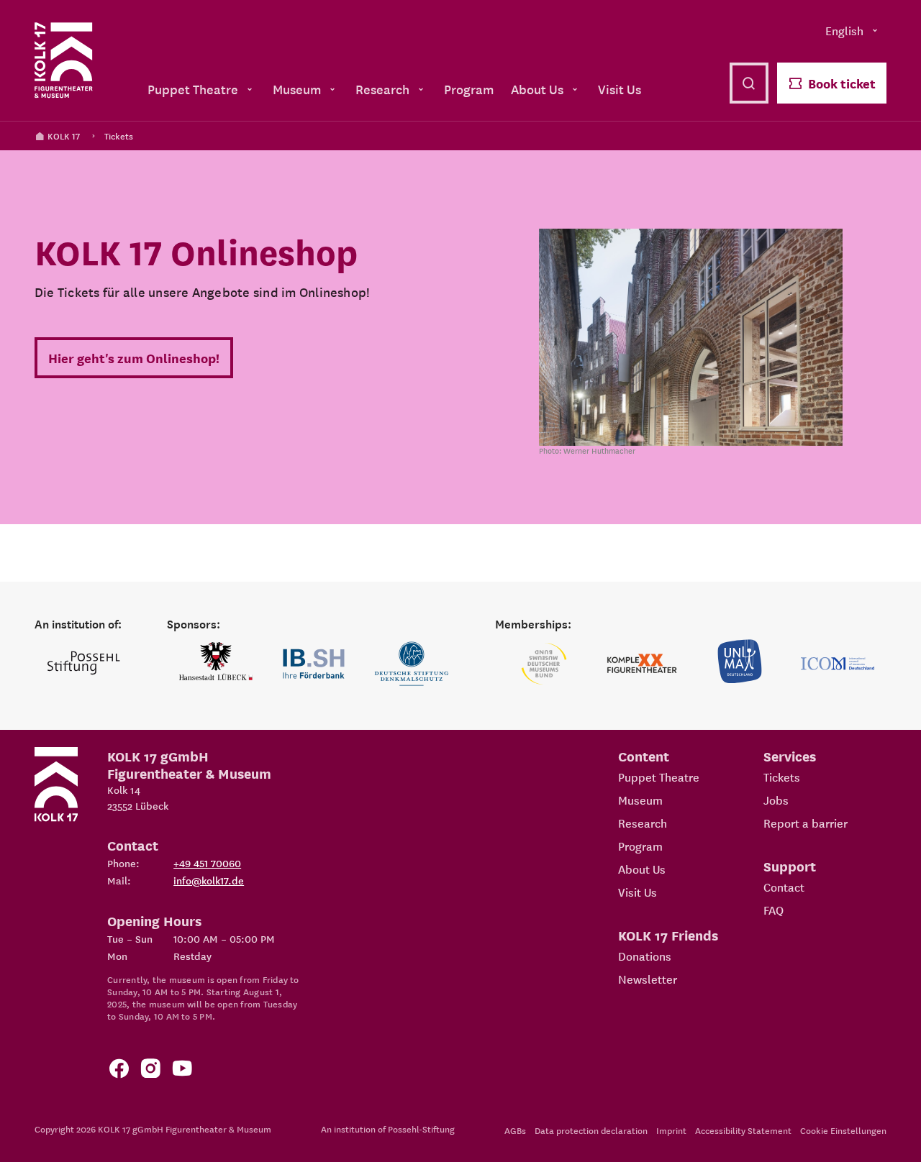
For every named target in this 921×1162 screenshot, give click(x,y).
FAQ (773, 909)
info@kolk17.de (208, 880)
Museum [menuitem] (297, 89)
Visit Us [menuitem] (619, 89)
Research (642, 822)
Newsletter (647, 978)
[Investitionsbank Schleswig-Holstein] (314, 663)
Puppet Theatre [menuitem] (193, 89)
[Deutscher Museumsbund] (544, 663)
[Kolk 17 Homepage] (64, 60)
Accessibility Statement (743, 1130)
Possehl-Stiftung (421, 1128)
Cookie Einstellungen (843, 1130)
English (844, 30)
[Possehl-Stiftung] (83, 663)
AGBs (515, 1130)
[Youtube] (182, 1071)
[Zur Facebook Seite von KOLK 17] (118, 1071)
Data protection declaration (591, 1130)
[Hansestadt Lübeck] (216, 663)
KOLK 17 (63, 135)
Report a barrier (805, 822)
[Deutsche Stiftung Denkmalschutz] (411, 663)
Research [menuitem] (382, 89)
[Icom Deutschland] (837, 663)
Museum (640, 799)
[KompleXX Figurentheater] (642, 663)
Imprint (671, 1130)
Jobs (776, 799)
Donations (644, 955)
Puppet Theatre (658, 776)
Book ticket (842, 83)
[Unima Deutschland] (740, 663)
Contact (783, 886)
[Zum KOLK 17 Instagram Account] (150, 1071)
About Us (642, 868)
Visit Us (637, 891)
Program (640, 845)
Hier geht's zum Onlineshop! (133, 357)
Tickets (118, 135)
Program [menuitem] (469, 89)
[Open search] (749, 83)
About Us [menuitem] (537, 89)
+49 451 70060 (207, 863)
